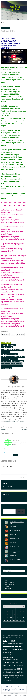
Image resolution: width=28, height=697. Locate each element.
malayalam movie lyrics (8, 657)
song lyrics (12, 363)
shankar (11, 669)
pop (15, 665)
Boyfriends (8, 588)
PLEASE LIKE (6, 495)
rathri (21, 361)
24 (23, 617)
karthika (12, 345)
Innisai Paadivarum (15, 559)
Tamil (8, 672)
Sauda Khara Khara (15, 547)
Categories (7, 569)
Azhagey (24, 428)
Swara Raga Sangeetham (14, 7)
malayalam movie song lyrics (10, 659)
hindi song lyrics (8, 646)
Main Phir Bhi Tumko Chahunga (16, 551)
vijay (20, 363)
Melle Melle (6, 428)
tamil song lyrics (17, 672)
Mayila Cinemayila (10, 582)
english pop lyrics (18, 637)
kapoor (16, 646)
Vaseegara (13, 543)
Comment (22, 477)
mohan (4, 665)
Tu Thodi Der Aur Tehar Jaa (17, 522)
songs (4, 672)
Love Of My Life (9, 584)
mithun (22, 356)
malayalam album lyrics (10, 354)
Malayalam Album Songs (10, 356)
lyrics (21, 349)
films (9, 641)
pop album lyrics (20, 665)
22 (17, 617)
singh (15, 669)
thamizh (6, 678)
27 (11, 620)
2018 (6, 635)
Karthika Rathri (7, 347)
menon (21, 662)
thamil (22, 675)
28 (14, 620)
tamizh (6, 675)
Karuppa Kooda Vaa (15, 530)
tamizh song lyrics (15, 675)
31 (23, 620)
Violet (5, 366)
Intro (6, 580)
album (4, 345)
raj (8, 669)
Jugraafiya (13, 526)
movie (10, 665)
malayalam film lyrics (8, 652)
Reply (15, 455)
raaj (15, 361)
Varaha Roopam (14, 538)
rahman (5, 669)
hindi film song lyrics (8, 643)
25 (4, 620)
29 (17, 620)
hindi (13, 641)
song (4, 363)
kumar (5, 649)
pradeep (15, 359)
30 (20, 620)
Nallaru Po (13, 534)
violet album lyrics (16, 366)
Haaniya (7, 586)
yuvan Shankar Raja (7, 680)
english (11, 637)
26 (7, 620)
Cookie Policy (8, 690)
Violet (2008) (6, 342)
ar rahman (6, 637)
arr (22, 635)
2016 (4, 635)
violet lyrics (7, 368)
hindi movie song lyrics (18, 643)
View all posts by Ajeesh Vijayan (14, 421)
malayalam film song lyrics (10, 654)
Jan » (14, 624)
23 (20, 617)
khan (20, 646)
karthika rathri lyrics (9, 349)
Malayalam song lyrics (11, 662)
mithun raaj (6, 359)
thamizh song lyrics (14, 677)
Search (5, 508)
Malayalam (6, 352)
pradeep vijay (7, 361)
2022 (9, 635)
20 (11, 617)
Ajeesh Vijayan (5, 28)
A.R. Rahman (14, 635)
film (5, 640)
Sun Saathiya (13, 555)
